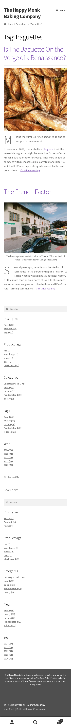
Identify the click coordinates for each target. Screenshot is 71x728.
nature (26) (9, 424)
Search (35, 722)
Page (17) (8, 332)
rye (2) (7, 350)
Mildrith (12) (10, 431)
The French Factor (27, 191)
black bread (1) (11, 365)
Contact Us (13, 476)
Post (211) (9, 324)
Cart (54, 719)
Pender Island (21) (13, 428)
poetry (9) (9, 398)
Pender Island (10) (13, 394)
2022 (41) (8, 457)
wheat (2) (9, 358)
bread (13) (9, 387)
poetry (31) (9, 420)
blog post (48, 149)
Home (10, 24)
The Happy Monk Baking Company (22, 13)
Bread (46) (9, 416)
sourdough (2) (11, 354)
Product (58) (10, 328)
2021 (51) (8, 461)
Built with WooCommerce (31, 709)
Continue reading (30, 170)
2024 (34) (8, 450)
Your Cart (9, 709)
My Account (12, 722)
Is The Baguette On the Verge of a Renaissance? (35, 53)
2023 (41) (8, 453)
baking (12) (9, 391)
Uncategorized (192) (14, 383)
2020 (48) (8, 464)
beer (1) (8, 361)
